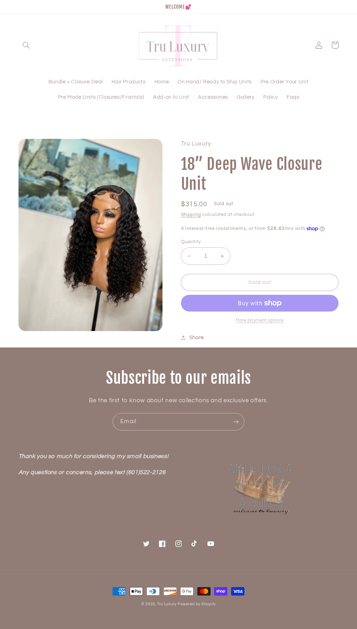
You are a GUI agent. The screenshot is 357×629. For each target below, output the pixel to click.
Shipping (191, 214)
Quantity (191, 241)
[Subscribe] (236, 421)
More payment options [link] (260, 320)
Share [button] (196, 337)
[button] (26, 45)
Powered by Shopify (197, 604)
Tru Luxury (166, 604)
